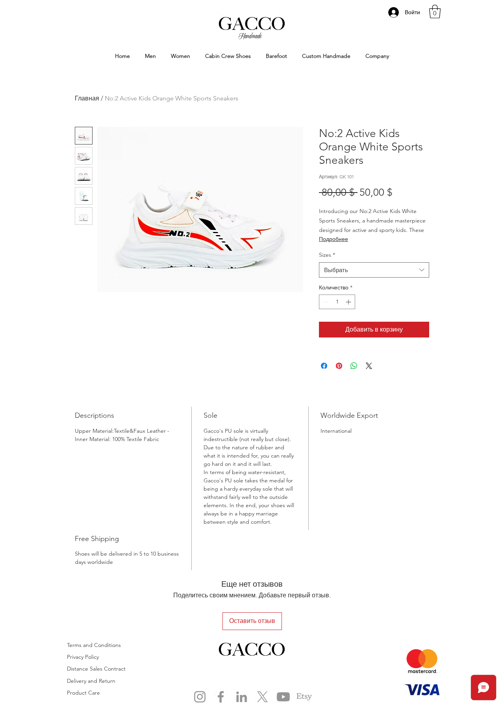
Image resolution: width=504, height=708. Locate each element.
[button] (435, 12)
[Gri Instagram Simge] (200, 696)
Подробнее (333, 239)
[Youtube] (283, 696)
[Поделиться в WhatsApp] (354, 366)
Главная (87, 98)
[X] (262, 696)
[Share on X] (369, 366)
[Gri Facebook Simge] (220, 696)
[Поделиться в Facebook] (324, 366)
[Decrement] (325, 302)
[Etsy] (304, 696)
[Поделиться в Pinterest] (339, 366)
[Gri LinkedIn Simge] (241, 696)
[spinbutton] (337, 302)
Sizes (327, 254)
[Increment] (349, 302)
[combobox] (374, 270)
